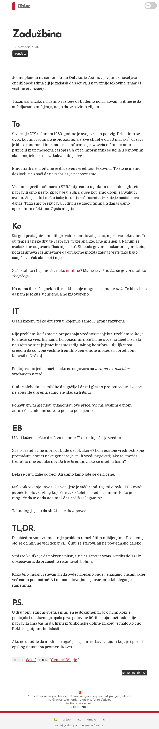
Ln (128, 672)
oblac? (67, 719)
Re (133, 672)
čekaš (31, 660)
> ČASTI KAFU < (79, 707)
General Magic (64, 660)
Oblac (23, 6)
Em (123, 672)
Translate (20, 53)
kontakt (91, 719)
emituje (73, 271)
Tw (143, 672)
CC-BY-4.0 (87, 725)
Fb (138, 672)
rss (79, 719)
